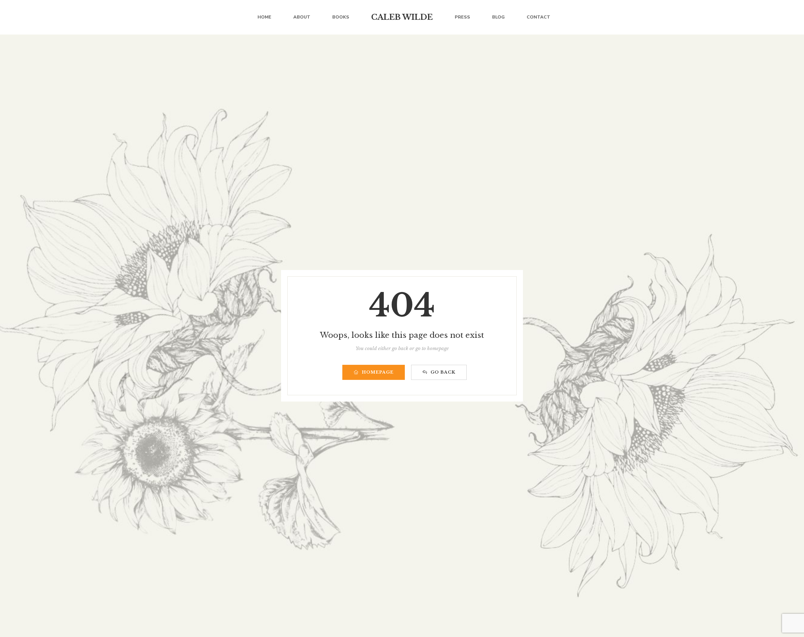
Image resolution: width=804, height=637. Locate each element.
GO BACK (443, 372)
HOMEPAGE (378, 372)
